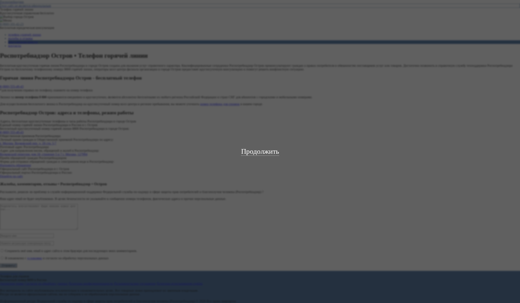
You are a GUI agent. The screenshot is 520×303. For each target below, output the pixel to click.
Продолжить (260, 151)
